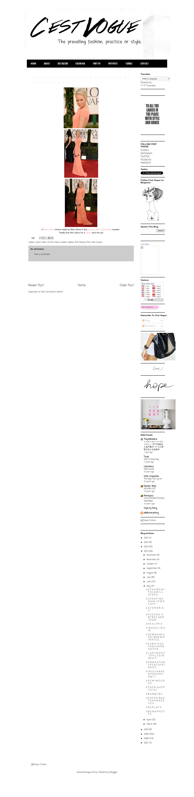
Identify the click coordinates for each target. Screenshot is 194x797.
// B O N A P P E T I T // (155, 713)
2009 (146, 734)
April (149, 719)
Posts (147, 320)
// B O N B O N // (154, 694)
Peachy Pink (85, 242)
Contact (144, 63)
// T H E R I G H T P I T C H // (155, 689)
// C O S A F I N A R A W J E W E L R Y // (155, 601)
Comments (149, 326)
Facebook (80, 63)
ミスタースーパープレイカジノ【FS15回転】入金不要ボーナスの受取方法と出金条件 (154, 445)
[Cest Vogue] (150, 274)
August (150, 573)
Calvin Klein (40, 242)
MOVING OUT (150, 488)
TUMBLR (145, 150)
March (150, 724)
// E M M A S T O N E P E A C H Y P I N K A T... (155, 665)
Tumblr (129, 63)
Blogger (113, 772)
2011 (146, 551)
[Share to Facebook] (49, 237)
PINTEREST (146, 163)
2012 (146, 546)
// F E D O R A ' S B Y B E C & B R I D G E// (155, 617)
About (47, 63)
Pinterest (113, 63)
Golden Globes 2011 (69, 242)
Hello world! (149, 469)
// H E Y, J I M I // (154, 624)
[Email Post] (32, 238)
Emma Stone (53, 242)
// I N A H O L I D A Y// (155, 629)
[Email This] (40, 237)
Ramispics (148, 495)
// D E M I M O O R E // (155, 682)
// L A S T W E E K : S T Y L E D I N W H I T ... (155, 656)
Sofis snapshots (151, 476)
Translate (151, 85)
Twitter (97, 63)
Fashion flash (150, 486)
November (152, 559)
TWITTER (145, 156)
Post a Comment (42, 254)
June (149, 581)
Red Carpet (97, 242)
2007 (146, 743)
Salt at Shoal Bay (151, 459)
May (149, 586)
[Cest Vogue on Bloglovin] (153, 220)
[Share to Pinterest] (52, 237)
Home (33, 63)
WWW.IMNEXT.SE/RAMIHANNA (154, 499)
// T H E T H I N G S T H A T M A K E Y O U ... (155, 701)
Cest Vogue (145, 244)
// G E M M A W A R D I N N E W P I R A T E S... (155, 637)
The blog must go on (153, 478)
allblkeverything (151, 512)
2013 (146, 542)
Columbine (149, 466)
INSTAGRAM (146, 153)
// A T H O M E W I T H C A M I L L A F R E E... (155, 592)
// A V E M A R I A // (155, 609)
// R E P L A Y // (153, 707)
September (152, 568)
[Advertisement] (81, 272)
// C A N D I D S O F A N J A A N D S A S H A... (155, 646)
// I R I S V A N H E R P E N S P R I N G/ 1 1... (155, 674)
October (150, 564)
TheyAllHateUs (150, 439)
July (149, 577)
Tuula (146, 456)
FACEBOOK (146, 160)
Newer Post (36, 285)
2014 (146, 538)
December (152, 555)
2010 (146, 729)
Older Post (127, 285)
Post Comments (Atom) (52, 292)
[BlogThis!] (43, 237)
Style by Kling (150, 508)
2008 (146, 738)
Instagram (63, 63)
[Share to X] (46, 237)
